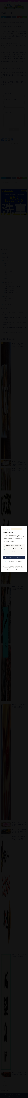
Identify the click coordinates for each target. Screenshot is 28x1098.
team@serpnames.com (19, 569)
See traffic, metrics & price (13, 558)
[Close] (24, 528)
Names (6, 529)
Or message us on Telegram (15, 561)
